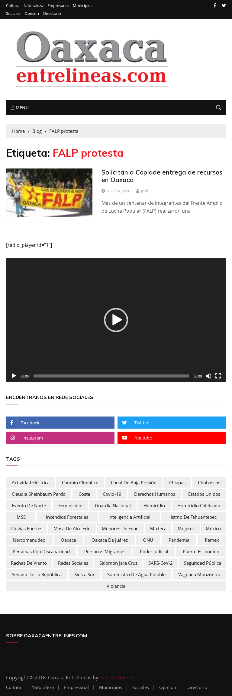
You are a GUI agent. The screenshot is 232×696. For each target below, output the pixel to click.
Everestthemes (116, 677)
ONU (148, 540)
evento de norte (29, 505)
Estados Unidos (204, 494)
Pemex (212, 540)
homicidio (154, 505)
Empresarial (58, 6)
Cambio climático (80, 482)
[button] (116, 320)
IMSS (20, 517)
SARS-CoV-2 (160, 563)
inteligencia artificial (129, 517)
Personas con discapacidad (41, 551)
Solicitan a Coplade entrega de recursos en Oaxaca (162, 176)
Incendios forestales (67, 517)
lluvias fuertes (26, 528)
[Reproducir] (14, 376)
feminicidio (70, 505)
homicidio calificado (198, 505)
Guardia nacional (113, 505)
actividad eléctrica (31, 482)
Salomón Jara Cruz (118, 563)
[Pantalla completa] (218, 376)
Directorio (52, 13)
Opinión (31, 13)
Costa (84, 494)
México (213, 528)
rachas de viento (29, 563)
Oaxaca (68, 540)
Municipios (82, 6)
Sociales (13, 13)
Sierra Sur (84, 574)
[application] (116, 320)
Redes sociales (73, 563)
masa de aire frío (72, 528)
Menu (21, 107)
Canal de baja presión (133, 482)
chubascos (209, 482)
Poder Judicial (154, 551)
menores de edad (120, 528)
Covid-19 (112, 494)
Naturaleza (33, 6)
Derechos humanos (154, 494)
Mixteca (158, 528)
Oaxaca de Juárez (110, 540)
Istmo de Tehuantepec (194, 517)
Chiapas (177, 482)
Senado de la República (37, 574)
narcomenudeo (29, 540)
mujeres (186, 528)
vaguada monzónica (199, 574)
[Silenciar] (208, 376)
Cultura (12, 6)
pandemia (179, 540)
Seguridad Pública (202, 563)
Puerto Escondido (201, 551)
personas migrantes (104, 551)
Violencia (116, 586)
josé (144, 191)
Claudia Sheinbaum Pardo (39, 494)
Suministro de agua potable (136, 574)
